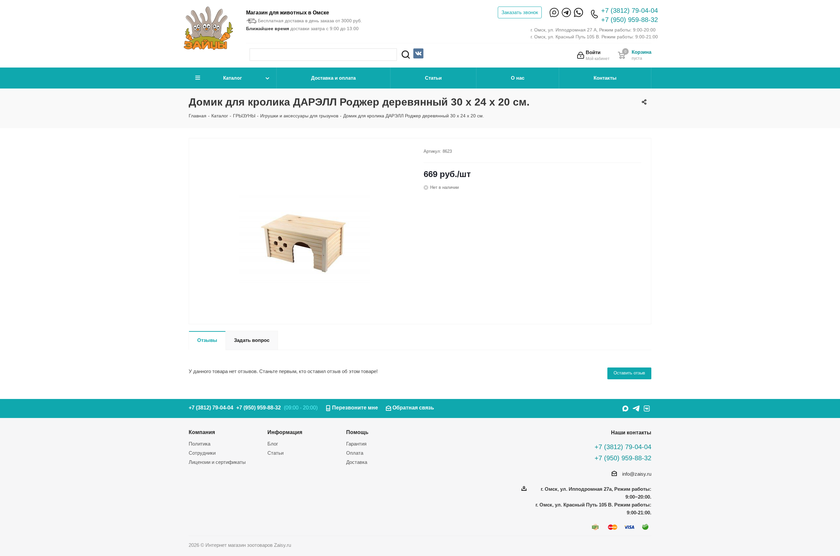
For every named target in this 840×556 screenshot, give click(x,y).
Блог (272, 444)
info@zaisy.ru (636, 474)
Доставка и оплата (333, 78)
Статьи (433, 78)
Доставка (356, 462)
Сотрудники (202, 453)
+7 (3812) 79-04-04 (629, 10)
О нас (517, 78)
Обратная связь (413, 407)
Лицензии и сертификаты (217, 462)
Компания (202, 432)
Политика (199, 444)
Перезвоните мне (355, 407)
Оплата (354, 453)
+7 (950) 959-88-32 (629, 19)
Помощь (357, 432)
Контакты (605, 78)
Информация (284, 432)
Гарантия (356, 444)
